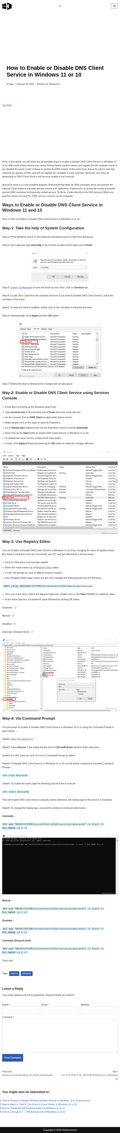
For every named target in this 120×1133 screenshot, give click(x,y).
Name (6, 1004)
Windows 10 (42, 84)
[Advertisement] (60, 42)
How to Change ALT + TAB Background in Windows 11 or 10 (33, 1112)
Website (85, 1004)
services (26, 974)
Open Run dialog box (22, 739)
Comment (8, 1017)
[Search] (60, 6)
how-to (14, 974)
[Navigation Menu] (114, 6)
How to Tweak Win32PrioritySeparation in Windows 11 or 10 (33, 1108)
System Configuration (21, 287)
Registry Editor (44, 567)
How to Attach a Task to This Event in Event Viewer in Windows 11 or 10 (39, 1104)
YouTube (7, 105)
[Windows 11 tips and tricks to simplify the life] (7, 6)
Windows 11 (54, 84)
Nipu (11, 84)
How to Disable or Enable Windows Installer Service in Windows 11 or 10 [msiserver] (46, 1100)
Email (45, 1004)
